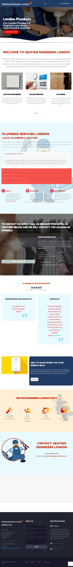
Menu (45, 4)
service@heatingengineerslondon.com (53, 265)
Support (26, 561)
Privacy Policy (46, 561)
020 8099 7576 (65, 3)
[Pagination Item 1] (35, 113)
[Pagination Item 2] (37, 113)
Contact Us (33, 561)
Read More (57, 335)
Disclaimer (39, 561)
